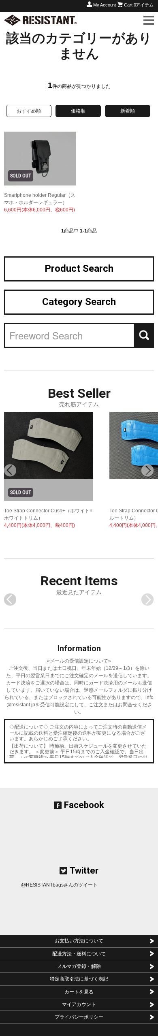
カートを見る (79, 992)
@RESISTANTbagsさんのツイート (59, 885)
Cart (139, 4)
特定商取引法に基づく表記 (79, 979)
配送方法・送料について (79, 954)
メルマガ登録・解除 (79, 966)
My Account (104, 4)
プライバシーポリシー (79, 1017)
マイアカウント (79, 1004)
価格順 (78, 111)
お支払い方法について (79, 941)
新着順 (127, 111)
